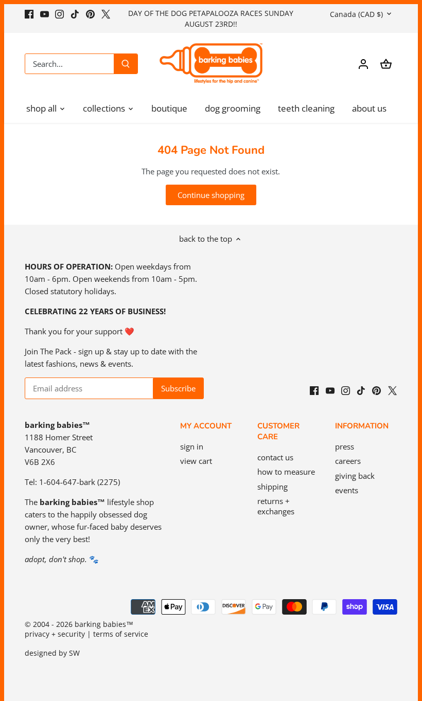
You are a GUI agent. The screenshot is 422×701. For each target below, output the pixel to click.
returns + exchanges (275, 506)
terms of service (120, 634)
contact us (275, 457)
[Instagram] (59, 13)
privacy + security (55, 634)
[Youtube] (44, 13)
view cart (196, 461)
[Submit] (125, 64)
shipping (272, 486)
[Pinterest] (90, 13)
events (346, 490)
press (344, 446)
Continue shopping (211, 195)
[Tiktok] (75, 13)
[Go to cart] (386, 63)
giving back (355, 476)
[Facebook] (29, 13)
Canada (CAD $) (356, 14)
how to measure (286, 471)
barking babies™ (104, 624)
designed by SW (52, 653)
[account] (363, 63)
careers (348, 461)
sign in (191, 446)
